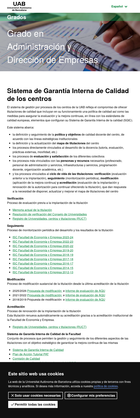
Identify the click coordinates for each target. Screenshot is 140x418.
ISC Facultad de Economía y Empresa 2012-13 (43, 272)
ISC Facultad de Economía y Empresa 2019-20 (43, 250)
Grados (16, 17)
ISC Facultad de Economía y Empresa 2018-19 (43, 255)
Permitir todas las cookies (35, 404)
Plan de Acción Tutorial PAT (31, 354)
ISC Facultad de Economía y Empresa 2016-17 (43, 263)
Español (122, 6)
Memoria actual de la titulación (32, 210)
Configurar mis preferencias (93, 395)
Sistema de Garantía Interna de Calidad (38, 350)
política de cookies (106, 386)
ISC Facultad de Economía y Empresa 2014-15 (43, 268)
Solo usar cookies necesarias (38, 395)
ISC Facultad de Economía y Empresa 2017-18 (43, 259)
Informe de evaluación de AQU (85, 291)
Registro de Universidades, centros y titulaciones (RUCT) (50, 218)
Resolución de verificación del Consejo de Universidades (50, 214)
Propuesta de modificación (44, 291)
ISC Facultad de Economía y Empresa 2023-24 (43, 237)
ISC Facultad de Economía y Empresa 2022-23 (43, 241)
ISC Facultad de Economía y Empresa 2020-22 (43, 246)
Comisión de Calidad (26, 358)
